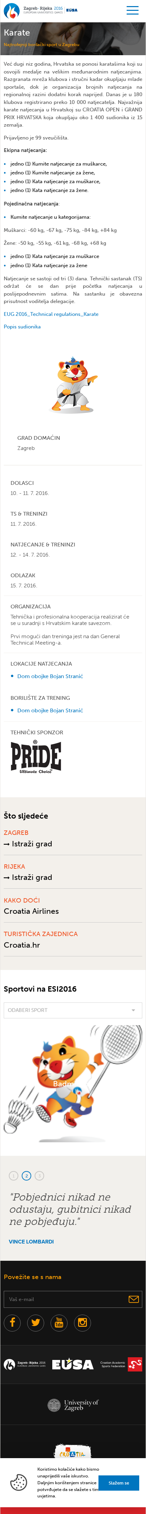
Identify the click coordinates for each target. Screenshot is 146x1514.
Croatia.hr (22, 945)
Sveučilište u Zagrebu (73, 1405)
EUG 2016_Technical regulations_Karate (51, 314)
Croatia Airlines (31, 911)
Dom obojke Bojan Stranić (50, 676)
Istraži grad (31, 843)
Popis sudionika (22, 327)
